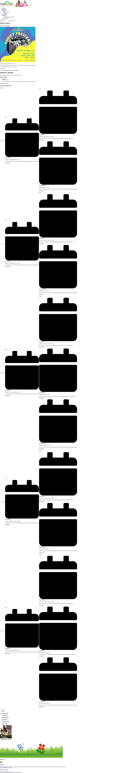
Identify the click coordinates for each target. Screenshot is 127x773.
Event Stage (6, 13)
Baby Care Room (6, 11)
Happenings (4, 15)
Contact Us (4, 18)
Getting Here (6, 767)
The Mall (3, 8)
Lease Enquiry (4, 14)
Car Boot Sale (5, 715)
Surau (5, 12)
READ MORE (41, 190)
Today (3, 711)
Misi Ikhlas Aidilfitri (15, 70)
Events (5, 16)
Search (1, 771)
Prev (3, 710)
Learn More (2, 767)
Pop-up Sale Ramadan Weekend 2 (6, 70)
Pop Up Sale (4, 719)
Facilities (3, 10)
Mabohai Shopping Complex (10, 772)
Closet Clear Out (5, 717)
